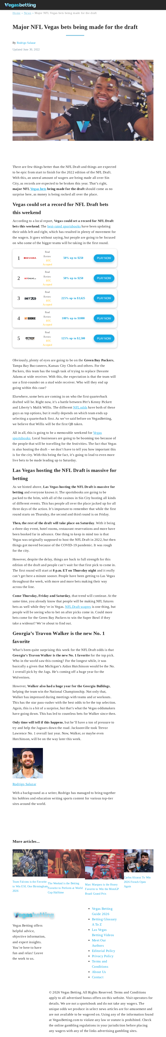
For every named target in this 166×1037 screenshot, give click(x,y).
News (27, 13)
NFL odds (80, 407)
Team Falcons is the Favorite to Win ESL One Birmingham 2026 (30, 886)
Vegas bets (38, 189)
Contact (97, 977)
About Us (99, 972)
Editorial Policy (103, 951)
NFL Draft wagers (78, 607)
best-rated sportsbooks (64, 226)
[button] (65, 258)
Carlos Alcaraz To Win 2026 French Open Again (137, 882)
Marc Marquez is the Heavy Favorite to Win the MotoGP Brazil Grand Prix (102, 889)
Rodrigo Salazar (26, 42)
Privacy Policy (103, 956)
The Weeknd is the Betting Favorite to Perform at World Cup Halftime (65, 888)
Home (16, 13)
